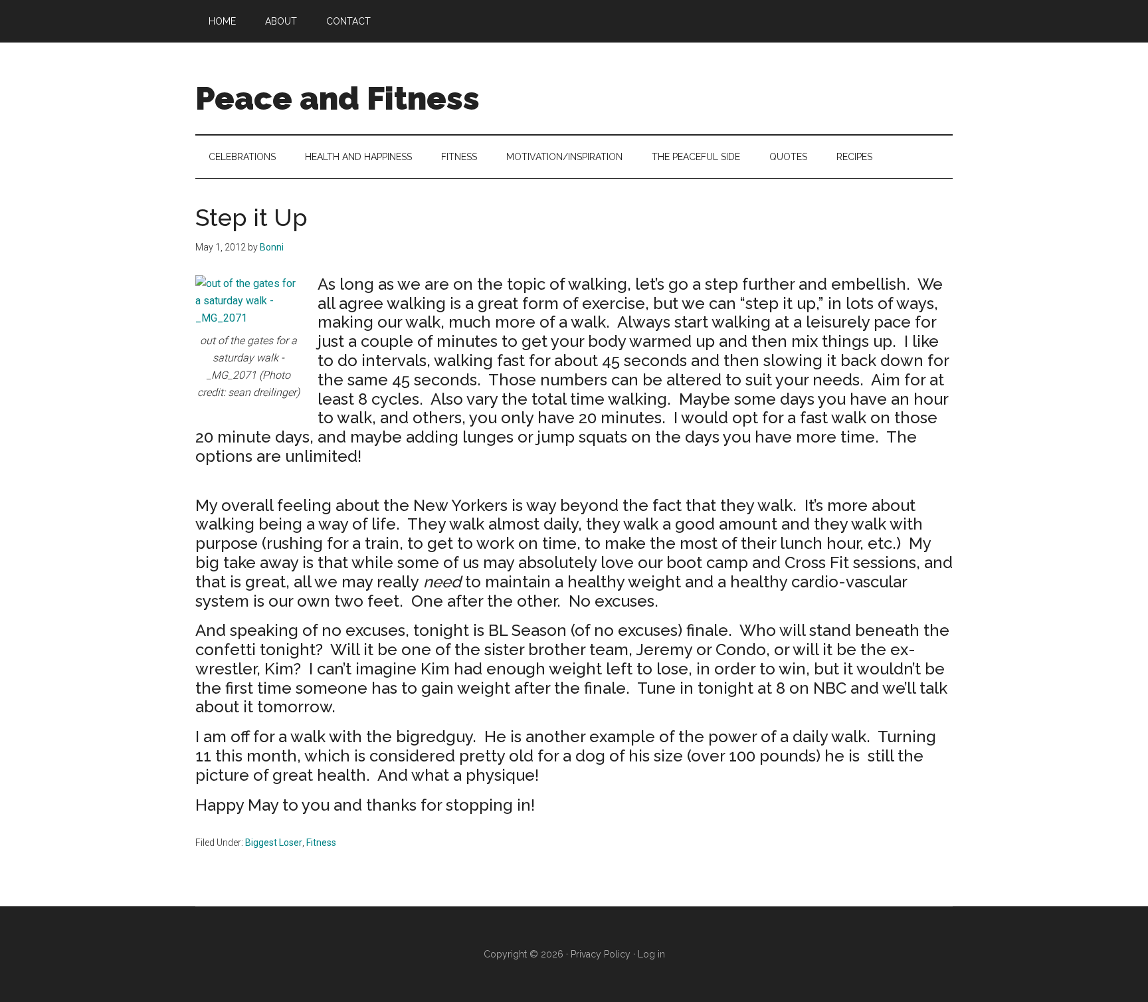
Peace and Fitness (337, 98)
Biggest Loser (273, 842)
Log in (651, 954)
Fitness (321, 842)
